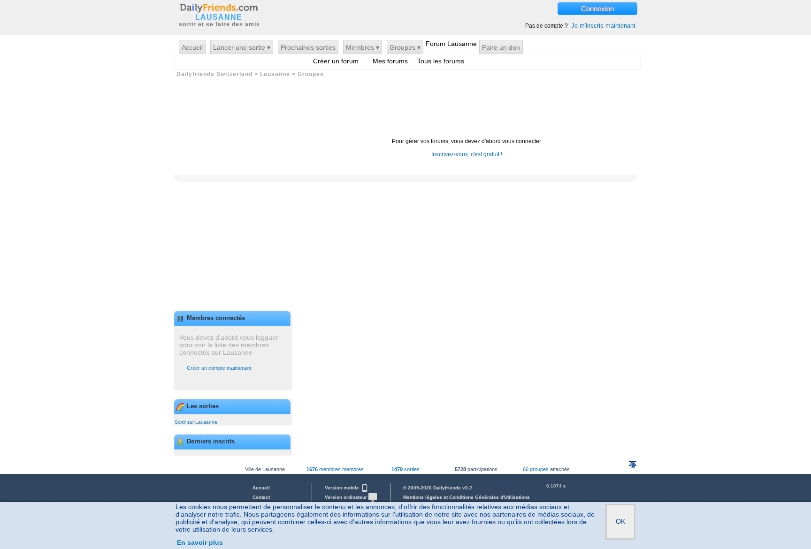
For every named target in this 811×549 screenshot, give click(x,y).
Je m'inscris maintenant (603, 25)
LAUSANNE (218, 17)
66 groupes (536, 469)
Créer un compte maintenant (219, 368)
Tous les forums (440, 61)
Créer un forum (336, 61)
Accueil (192, 47)
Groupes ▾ (405, 47)
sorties (405, 469)
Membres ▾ (362, 47)
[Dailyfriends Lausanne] (219, 7)
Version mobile (342, 487)
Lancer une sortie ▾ (241, 47)
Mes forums (390, 61)
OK (620, 521)
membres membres (335, 469)
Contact (261, 497)
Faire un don (501, 47)
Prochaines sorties (308, 47)
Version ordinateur (346, 497)
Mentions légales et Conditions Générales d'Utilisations (466, 497)
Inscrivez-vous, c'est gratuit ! (466, 154)
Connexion (597, 9)
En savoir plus (200, 542)
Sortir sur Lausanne (196, 422)
